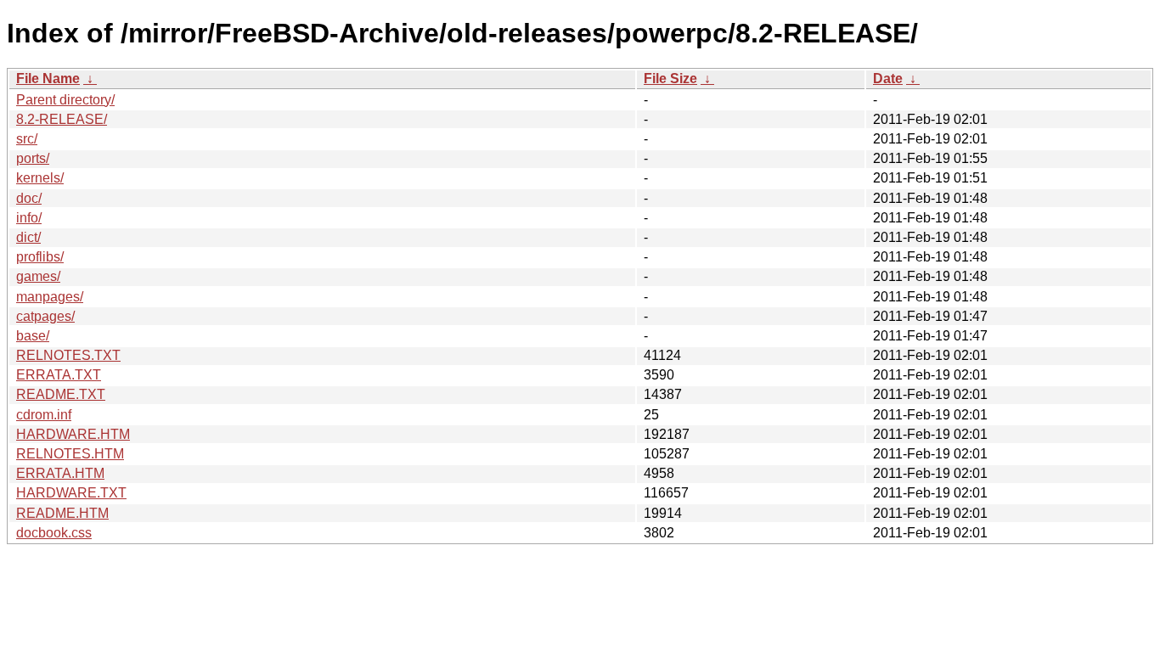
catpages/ (45, 316)
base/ (32, 336)
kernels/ (40, 178)
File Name (48, 78)
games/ (38, 276)
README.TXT (60, 394)
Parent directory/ (65, 100)
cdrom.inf (43, 415)
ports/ (32, 158)
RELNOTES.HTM (70, 454)
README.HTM (62, 513)
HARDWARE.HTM (73, 434)
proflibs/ (40, 257)
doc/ (29, 198)
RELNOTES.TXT (68, 355)
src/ (26, 139)
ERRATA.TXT (58, 375)
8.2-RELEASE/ (61, 119)
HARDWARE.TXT (71, 493)
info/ (29, 218)
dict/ (28, 237)
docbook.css (54, 533)
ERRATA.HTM (60, 473)
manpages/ (49, 296)
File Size (670, 78)
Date (888, 78)
